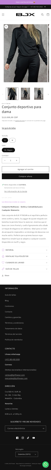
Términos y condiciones (14, 323)
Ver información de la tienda (15, 191)
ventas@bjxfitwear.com (15, 375)
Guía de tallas (10, 295)
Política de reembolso (14, 340)
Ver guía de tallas (9, 128)
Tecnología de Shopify (25, 465)
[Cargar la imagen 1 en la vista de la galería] (12, 94)
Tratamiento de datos (13, 328)
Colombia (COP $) (24, 454)
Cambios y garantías (13, 317)
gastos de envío (20, 120)
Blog (7, 300)
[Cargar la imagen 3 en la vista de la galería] (39, 94)
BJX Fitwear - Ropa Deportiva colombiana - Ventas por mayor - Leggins (27, 463)
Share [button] (7, 275)
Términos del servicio (13, 334)
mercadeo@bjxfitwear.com (16, 378)
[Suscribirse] (43, 428)
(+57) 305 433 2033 (12, 359)
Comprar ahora (25, 176)
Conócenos (9, 306)
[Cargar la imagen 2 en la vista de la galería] (25, 94)
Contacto (8, 312)
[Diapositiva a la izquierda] (2, 94)
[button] (3, 14)
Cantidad (5, 155)
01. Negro (8, 150)
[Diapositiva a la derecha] (48, 94)
